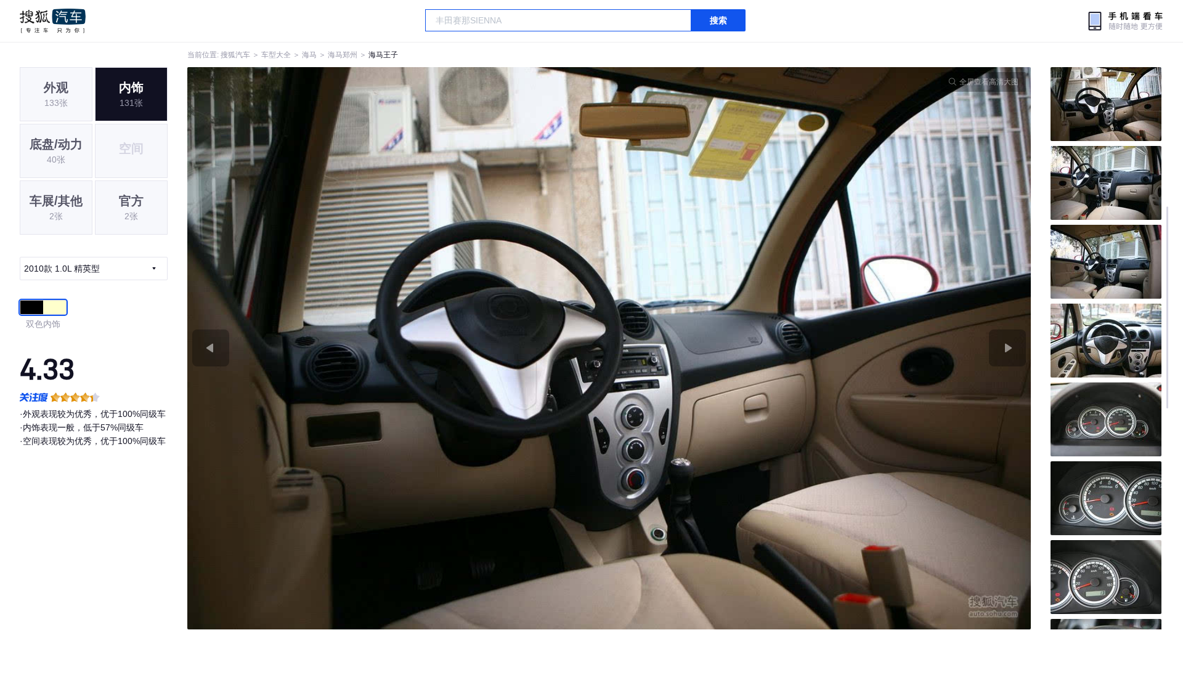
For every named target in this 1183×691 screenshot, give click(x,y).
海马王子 (383, 55)
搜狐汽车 (53, 21)
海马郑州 (342, 55)
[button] (398, 348)
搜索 (718, 20)
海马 (309, 55)
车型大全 (276, 55)
